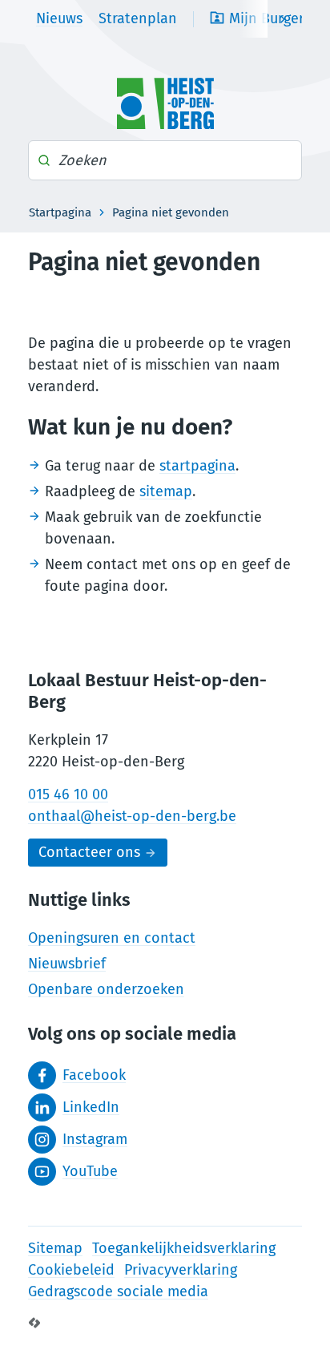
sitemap (165, 491)
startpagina (197, 466)
